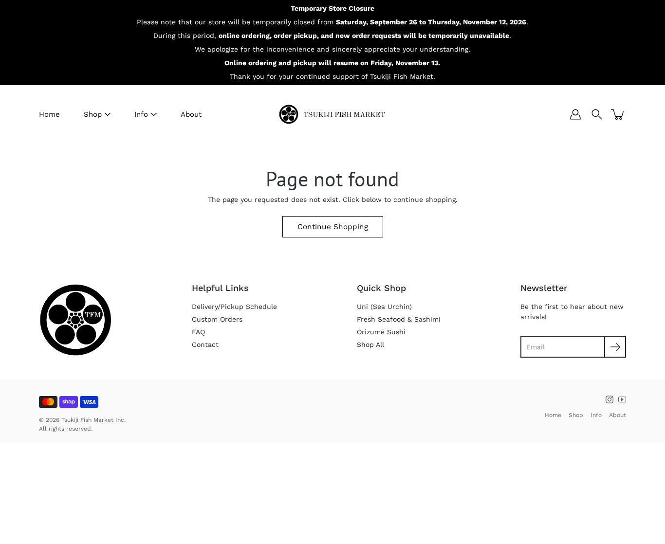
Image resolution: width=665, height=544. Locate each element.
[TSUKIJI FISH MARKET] (332, 114)
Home (49, 114)
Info (141, 114)
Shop (93, 114)
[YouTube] (622, 399)
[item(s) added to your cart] (618, 114)
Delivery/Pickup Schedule (234, 306)
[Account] (575, 114)
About (191, 114)
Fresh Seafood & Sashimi (399, 319)
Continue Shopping (332, 226)
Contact (205, 344)
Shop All (370, 344)
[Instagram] (609, 399)
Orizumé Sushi (381, 332)
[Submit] (615, 347)
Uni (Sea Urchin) (384, 306)
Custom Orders (217, 319)
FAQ (198, 332)
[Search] (597, 114)
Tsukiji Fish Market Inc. (93, 420)
